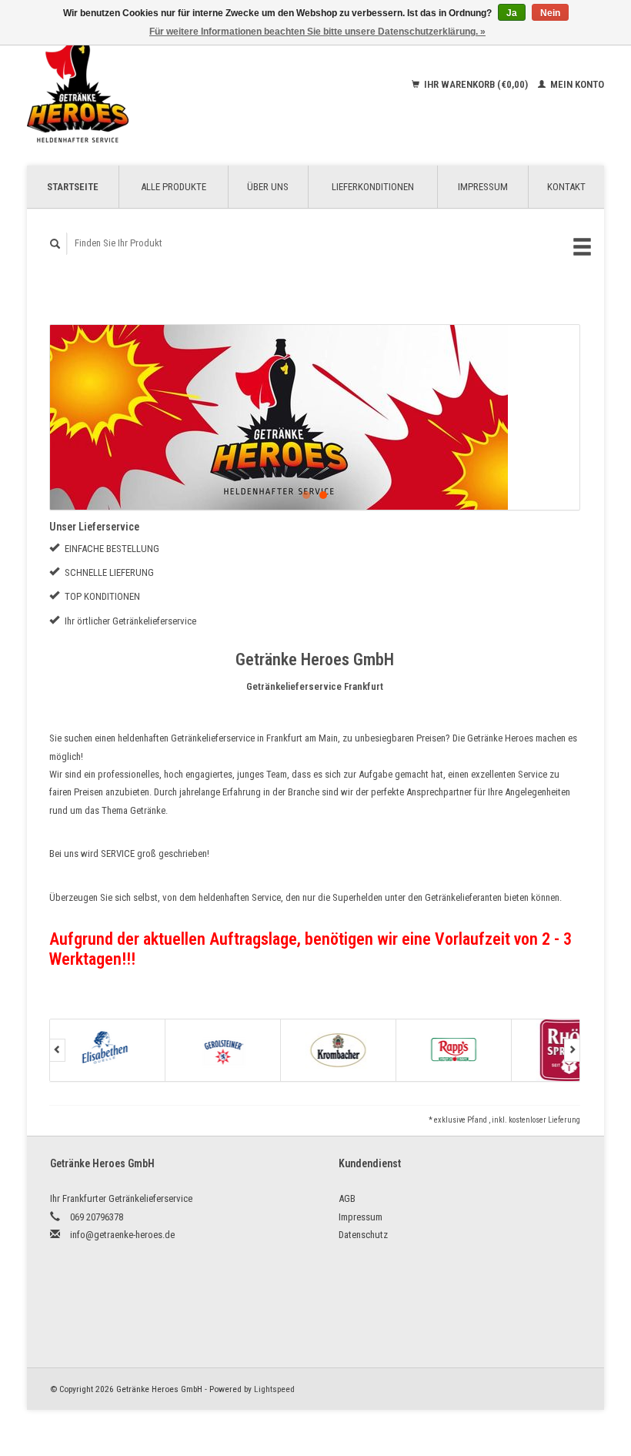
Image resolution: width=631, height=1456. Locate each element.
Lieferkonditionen (373, 186)
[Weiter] (572, 1050)
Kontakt (566, 186)
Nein (550, 13)
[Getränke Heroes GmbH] (126, 84)
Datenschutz (363, 1234)
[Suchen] (55, 244)
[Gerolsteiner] (223, 1050)
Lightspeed (274, 1389)
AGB (347, 1198)
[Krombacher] (338, 1050)
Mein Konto (576, 84)
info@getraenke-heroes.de (122, 1234)
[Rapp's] (454, 1050)
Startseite (72, 186)
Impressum (483, 186)
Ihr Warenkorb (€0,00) (476, 84)
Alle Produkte (173, 186)
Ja (511, 13)
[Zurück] (57, 1050)
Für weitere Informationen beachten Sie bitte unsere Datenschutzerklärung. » (317, 31)
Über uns (268, 186)
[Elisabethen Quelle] (107, 1050)
